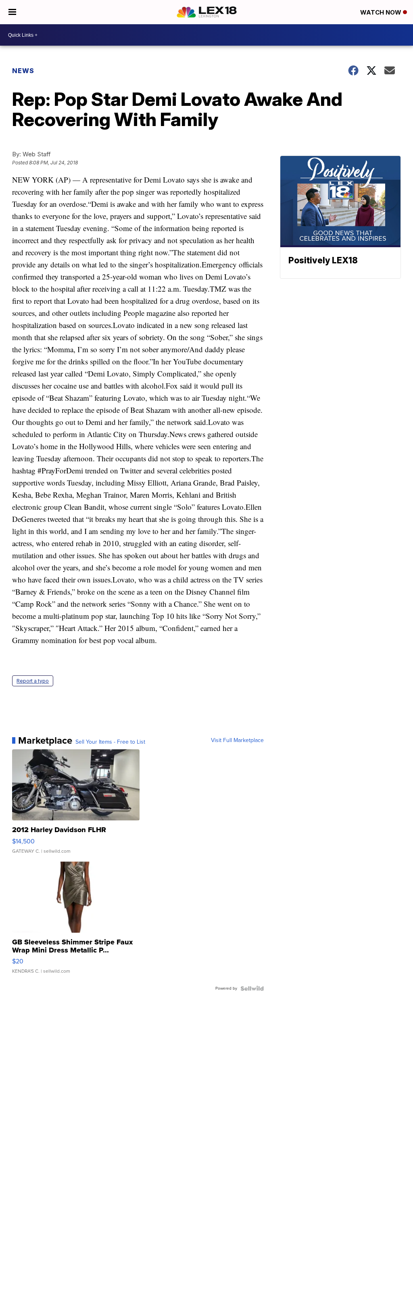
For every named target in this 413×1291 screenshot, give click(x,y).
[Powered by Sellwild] (252, 988)
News (23, 71)
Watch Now (381, 12)
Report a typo (33, 681)
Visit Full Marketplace (237, 740)
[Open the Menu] (12, 12)
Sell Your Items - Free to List (110, 742)
